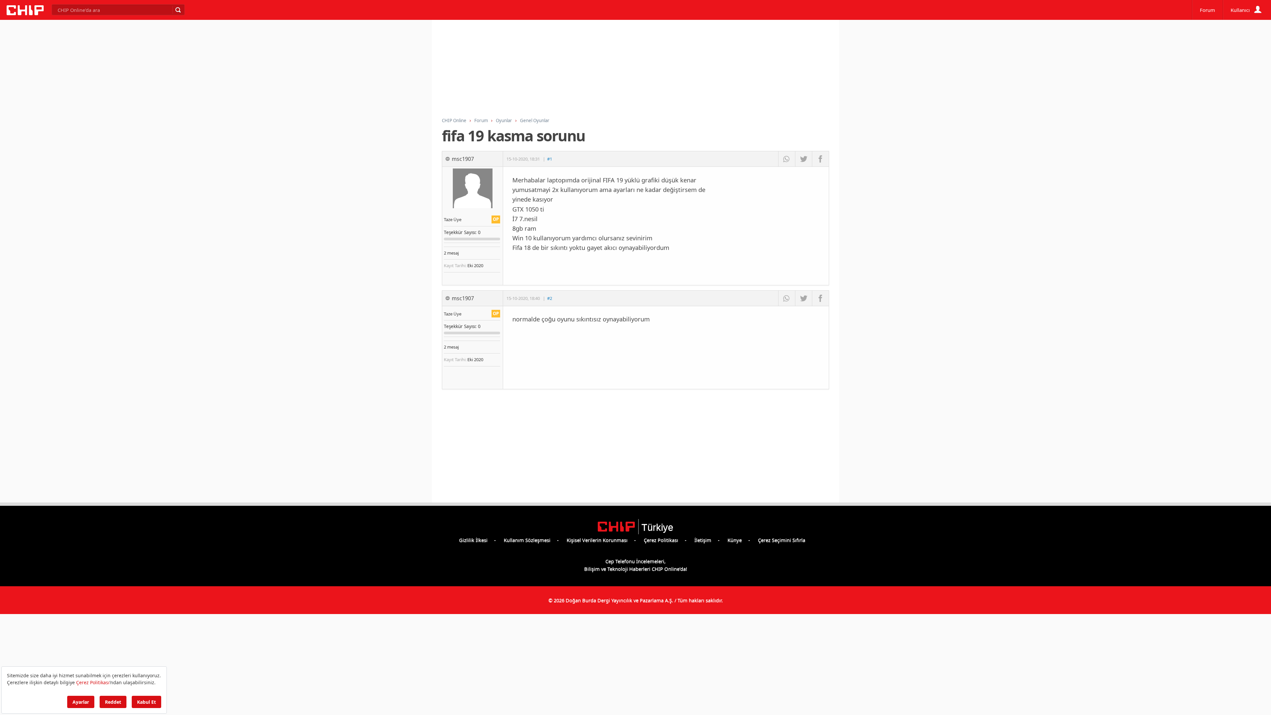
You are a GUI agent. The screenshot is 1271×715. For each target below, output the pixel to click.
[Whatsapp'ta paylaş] (786, 159)
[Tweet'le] (803, 159)
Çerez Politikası (661, 540)
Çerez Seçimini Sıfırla (781, 540)
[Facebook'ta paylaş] (820, 159)
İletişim (702, 540)
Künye (735, 540)
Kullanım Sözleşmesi (527, 540)
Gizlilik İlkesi (473, 540)
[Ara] (177, 10)
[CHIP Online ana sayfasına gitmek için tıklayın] (25, 13)
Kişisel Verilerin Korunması (597, 540)
